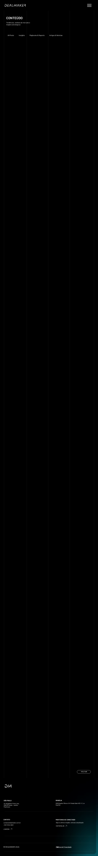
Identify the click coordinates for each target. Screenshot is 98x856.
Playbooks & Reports (37, 35)
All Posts (11, 35)
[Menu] (89, 5)
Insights (22, 35)
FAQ (57, 847)
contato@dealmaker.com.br (12, 822)
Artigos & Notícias (56, 35)
